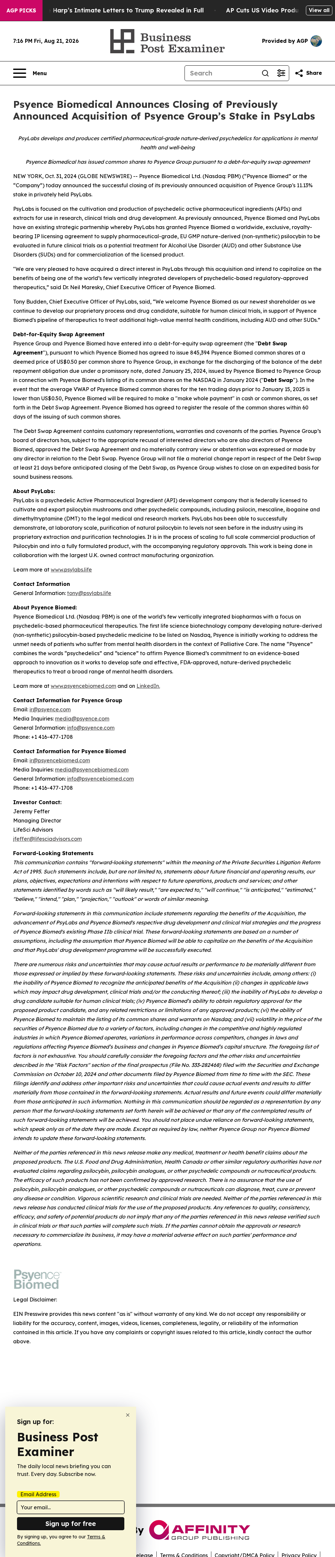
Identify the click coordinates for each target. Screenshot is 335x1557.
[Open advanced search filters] (281, 73)
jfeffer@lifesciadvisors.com (47, 839)
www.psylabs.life (71, 569)
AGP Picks (21, 10)
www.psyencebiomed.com (83, 686)
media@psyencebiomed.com (92, 769)
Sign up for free (70, 1523)
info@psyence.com (91, 727)
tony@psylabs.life (89, 593)
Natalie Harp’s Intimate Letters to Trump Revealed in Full (116, 10)
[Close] (128, 1415)
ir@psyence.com (50, 709)
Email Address (38, 1494)
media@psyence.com (82, 718)
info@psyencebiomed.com (100, 778)
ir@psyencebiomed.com (59, 760)
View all (319, 10)
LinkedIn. (148, 686)
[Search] (265, 73)
